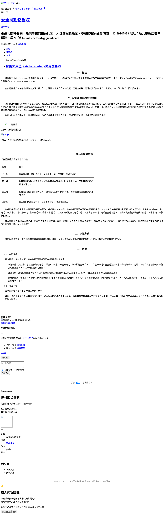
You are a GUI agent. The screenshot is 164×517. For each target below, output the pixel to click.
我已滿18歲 (6, 512)
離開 (14, 512)
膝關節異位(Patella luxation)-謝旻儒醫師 (33, 66)
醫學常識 (21, 348)
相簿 (8, 49)
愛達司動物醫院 (15, 20)
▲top (3, 353)
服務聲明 (106, 481)
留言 (31, 338)
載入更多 (5, 358)
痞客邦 (26, 338)
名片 (8, 55)
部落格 (9, 52)
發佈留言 (5, 373)
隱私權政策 (96, 481)
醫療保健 (22, 44)
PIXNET (63, 481)
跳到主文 (5, 27)
